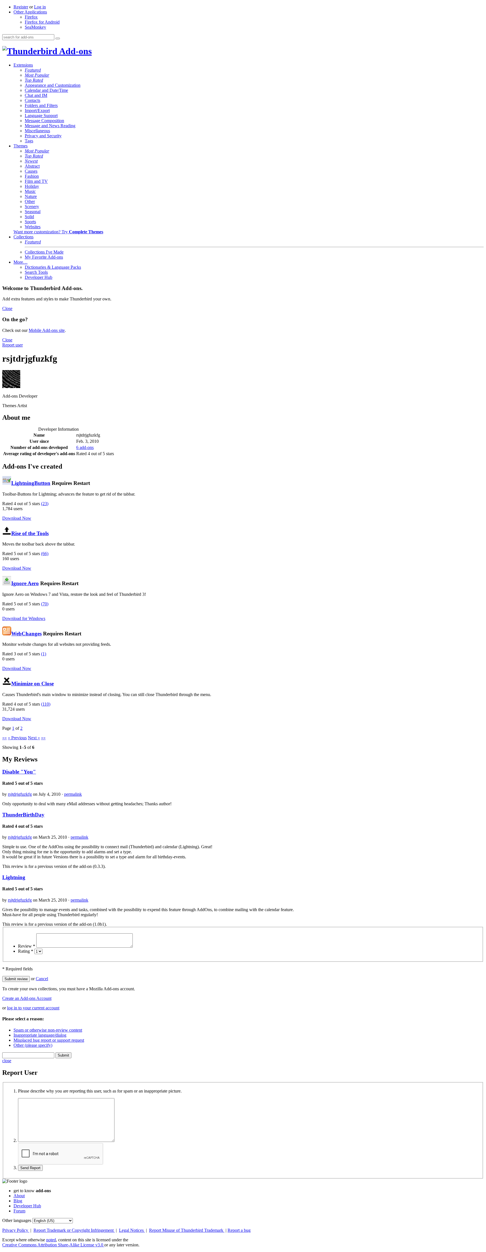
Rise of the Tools (30, 533)
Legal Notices (132, 1230)
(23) (44, 503)
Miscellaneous (37, 130)
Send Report (30, 1168)
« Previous (17, 737)
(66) (44, 553)
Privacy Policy (15, 1230)
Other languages (16, 1220)
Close (7, 308)
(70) (44, 603)
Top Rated (34, 80)
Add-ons (74, 51)
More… (21, 262)
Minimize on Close (32, 684)
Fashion (32, 176)
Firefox (31, 17)
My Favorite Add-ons (44, 257)
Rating (25, 951)
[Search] (57, 38)
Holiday (32, 186)
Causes (31, 171)
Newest (31, 161)
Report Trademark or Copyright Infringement (74, 1230)
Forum (19, 1210)
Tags (29, 140)
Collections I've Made (44, 252)
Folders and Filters (41, 105)
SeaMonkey (35, 27)
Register (21, 6)
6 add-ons (85, 447)
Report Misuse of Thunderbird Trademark (186, 1230)
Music (30, 191)
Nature (31, 196)
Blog (18, 1200)
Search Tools (36, 272)
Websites (32, 226)
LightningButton (30, 483)
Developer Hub (38, 277)
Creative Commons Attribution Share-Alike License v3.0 (53, 1244)
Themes (21, 145)
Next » (34, 737)
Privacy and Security (43, 135)
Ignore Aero (25, 583)
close (6, 1060)
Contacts (32, 100)
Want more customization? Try (58, 231)
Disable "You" (19, 772)
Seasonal (32, 211)
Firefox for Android (42, 22)
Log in (40, 6)
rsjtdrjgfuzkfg (20, 794)
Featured (33, 70)
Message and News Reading (50, 125)
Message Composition (44, 120)
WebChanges (26, 634)
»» (43, 737)
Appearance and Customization (52, 85)
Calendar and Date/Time (46, 90)
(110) (45, 704)
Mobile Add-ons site (47, 330)
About (19, 1195)
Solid (29, 216)
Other (30, 201)
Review (26, 946)
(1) (43, 653)
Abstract (32, 166)
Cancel (42, 978)
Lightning (13, 877)
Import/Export (37, 110)
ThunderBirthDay (23, 815)
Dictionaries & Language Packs (53, 267)
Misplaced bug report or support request (49, 1040)
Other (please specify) (33, 1045)
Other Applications (30, 12)
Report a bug (239, 1230)
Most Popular (37, 75)
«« (4, 737)
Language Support (41, 115)
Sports (30, 221)
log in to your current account (33, 1007)
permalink (73, 794)
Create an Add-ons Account (26, 998)
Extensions (23, 65)
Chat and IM (36, 95)
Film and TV (36, 181)
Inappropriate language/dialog (40, 1035)
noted (51, 1239)
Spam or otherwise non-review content (48, 1030)
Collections (23, 236)
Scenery (32, 206)
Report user (12, 345)
